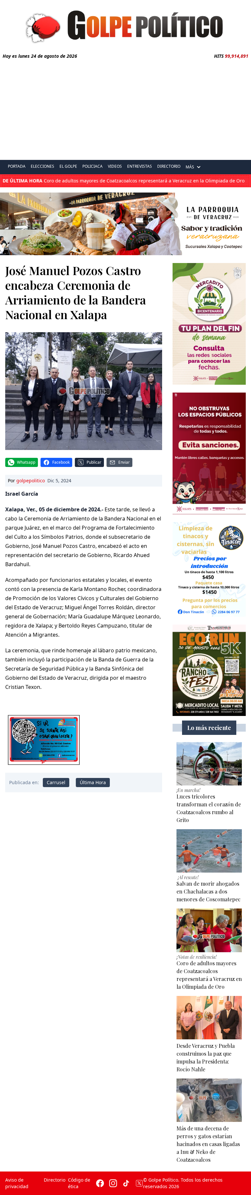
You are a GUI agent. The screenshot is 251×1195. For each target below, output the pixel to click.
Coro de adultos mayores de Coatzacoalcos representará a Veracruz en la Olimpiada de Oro (123, 181)
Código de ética (79, 1183)
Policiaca (92, 166)
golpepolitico (30, 480)
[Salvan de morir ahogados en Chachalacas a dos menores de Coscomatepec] (209, 851)
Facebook (61, 462)
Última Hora (93, 782)
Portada (16, 166)
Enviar (124, 462)
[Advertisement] (125, 108)
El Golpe (68, 166)
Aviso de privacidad (16, 1183)
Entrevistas (139, 166)
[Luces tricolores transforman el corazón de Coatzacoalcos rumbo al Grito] (209, 763)
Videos (115, 166)
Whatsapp (26, 462)
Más (190, 166)
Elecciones (42, 166)
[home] (125, 25)
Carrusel (56, 782)
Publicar (94, 462)
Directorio (168, 166)
